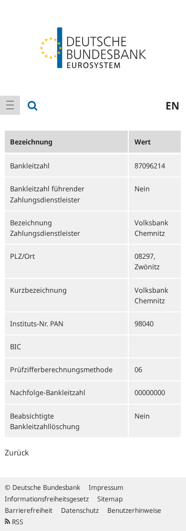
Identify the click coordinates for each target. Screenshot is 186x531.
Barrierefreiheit (28, 510)
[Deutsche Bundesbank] (93, 47)
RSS (16, 521)
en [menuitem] (172, 105)
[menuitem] (10, 105)
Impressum (106, 487)
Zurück (17, 452)
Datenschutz (80, 510)
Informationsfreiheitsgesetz (47, 498)
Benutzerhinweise (134, 510)
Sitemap (110, 498)
